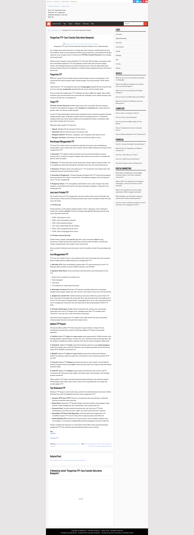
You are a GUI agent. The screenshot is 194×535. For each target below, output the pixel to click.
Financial (118, 42)
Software (77, 24)
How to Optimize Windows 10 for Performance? (131, 134)
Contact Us (57, 1)
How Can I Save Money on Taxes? (127, 154)
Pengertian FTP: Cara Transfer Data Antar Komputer (69, 460)
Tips (64, 24)
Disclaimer (74, 1)
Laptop (118, 51)
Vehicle (118, 68)
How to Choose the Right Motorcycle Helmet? (130, 97)
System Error (56, 24)
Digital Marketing (121, 38)
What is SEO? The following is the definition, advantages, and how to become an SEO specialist (130, 183)
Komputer (53, 433)
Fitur (92, 24)
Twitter (137, 1)
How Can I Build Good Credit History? (128, 159)
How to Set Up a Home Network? (126, 117)
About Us (49, 1)
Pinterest (143, 1)
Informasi (86, 24)
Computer (119, 34)
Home (48, 23)
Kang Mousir (73, 533)
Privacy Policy (65, 1)
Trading (118, 64)
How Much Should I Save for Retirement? (129, 163)
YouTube (146, 1)
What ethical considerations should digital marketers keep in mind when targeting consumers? (129, 175)
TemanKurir (118, 533)
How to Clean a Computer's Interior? (127, 113)
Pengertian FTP (57, 30)
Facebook (134, 1)
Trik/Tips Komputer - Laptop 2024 (58, 6)
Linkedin (140, 1)
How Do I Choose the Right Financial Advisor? (130, 144)
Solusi (70, 24)
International (120, 47)
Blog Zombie (129, 533)
